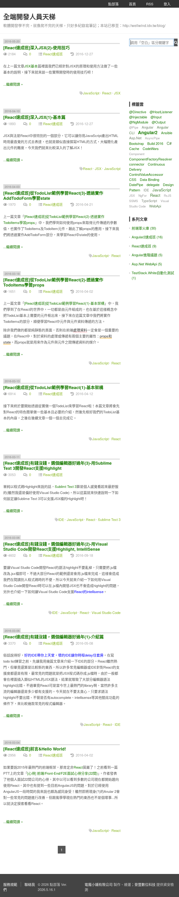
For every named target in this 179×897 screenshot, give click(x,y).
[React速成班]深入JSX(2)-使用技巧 (36, 48)
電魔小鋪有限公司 (99, 884)
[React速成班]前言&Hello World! (34, 749)
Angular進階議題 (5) (147, 254)
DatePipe (136, 184)
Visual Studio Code (106, 612)
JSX (117, 92)
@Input (156, 116)
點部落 (113, 3)
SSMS (133, 201)
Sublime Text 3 (109, 519)
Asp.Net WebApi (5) (147, 263)
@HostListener (161, 111)
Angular (147, 127)
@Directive (137, 111)
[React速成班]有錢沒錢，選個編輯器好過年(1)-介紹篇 (53, 637)
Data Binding (149, 179)
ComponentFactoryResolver (150, 159)
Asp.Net (135, 137)
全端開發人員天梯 (29, 16)
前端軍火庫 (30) (144, 228)
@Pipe (133, 127)
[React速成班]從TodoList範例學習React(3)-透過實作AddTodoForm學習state (53, 195)
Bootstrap (136, 143)
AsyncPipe (152, 138)
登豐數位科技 (144, 884)
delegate (153, 184)
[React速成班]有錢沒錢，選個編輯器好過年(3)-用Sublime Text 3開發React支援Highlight (57, 465)
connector (136, 164)
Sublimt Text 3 (65, 486)
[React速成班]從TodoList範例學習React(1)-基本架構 (64, 303)
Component (137, 154)
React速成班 (53, 53)
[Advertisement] (154, 77)
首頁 (132, 3)
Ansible (166, 132)
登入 (167, 3)
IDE (61, 519)
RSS (149, 3)
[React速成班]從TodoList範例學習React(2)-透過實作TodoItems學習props (53, 282)
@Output (158, 122)
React (106, 92)
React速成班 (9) (144, 245)
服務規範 (10, 884)
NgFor (142, 195)
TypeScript (149, 200)
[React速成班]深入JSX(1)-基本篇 (34, 117)
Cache (134, 148)
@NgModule (138, 122)
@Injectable (138, 116)
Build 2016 (155, 143)
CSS (132, 179)
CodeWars (151, 148)
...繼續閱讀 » (13, 84)
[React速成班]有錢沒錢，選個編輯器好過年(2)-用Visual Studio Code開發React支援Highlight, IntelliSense (55, 546)
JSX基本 (31, 65)
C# (169, 143)
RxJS (167, 195)
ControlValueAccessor (146, 174)
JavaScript (91, 92)
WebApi (155, 205)
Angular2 (148, 132)
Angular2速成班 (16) (147, 236)
